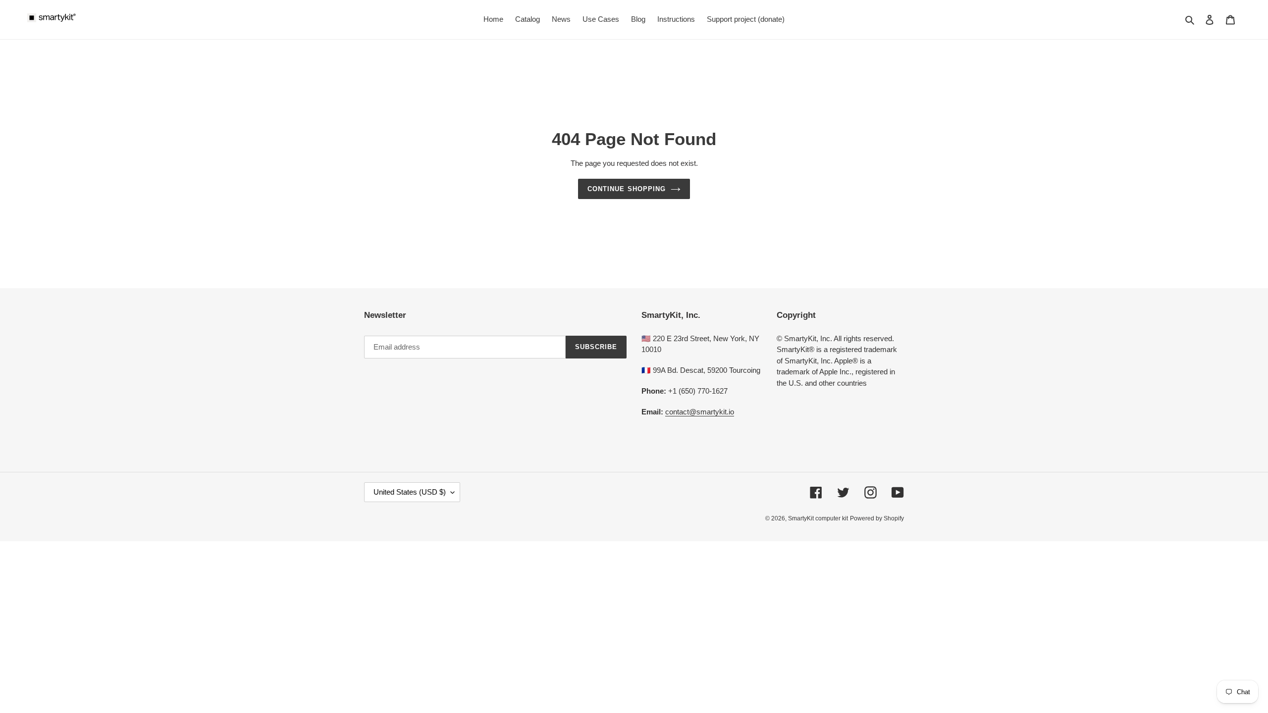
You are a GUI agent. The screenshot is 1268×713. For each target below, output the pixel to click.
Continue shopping (626, 189)
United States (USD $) (409, 492)
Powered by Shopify (877, 518)
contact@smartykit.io (699, 411)
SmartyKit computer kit (818, 518)
